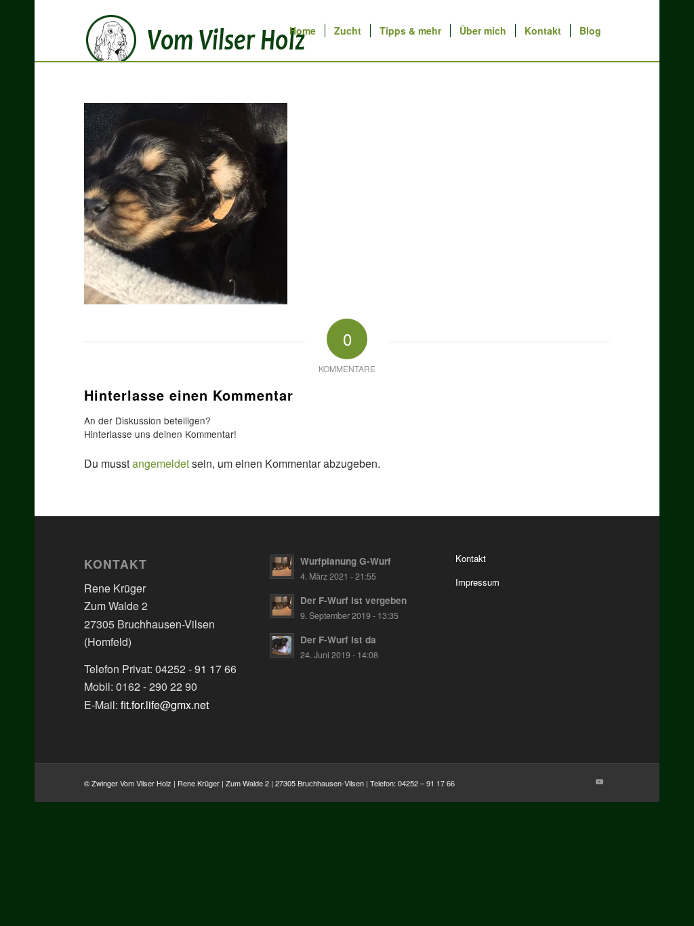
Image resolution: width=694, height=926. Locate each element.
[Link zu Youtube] (600, 781)
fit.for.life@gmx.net (165, 704)
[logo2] (199, 30)
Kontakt (470, 558)
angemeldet (160, 463)
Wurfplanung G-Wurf (345, 561)
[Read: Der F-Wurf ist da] (282, 645)
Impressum (477, 582)
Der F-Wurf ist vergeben (353, 600)
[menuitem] (303, 30)
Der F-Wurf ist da (338, 639)
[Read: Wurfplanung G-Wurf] (282, 567)
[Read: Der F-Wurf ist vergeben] (282, 606)
